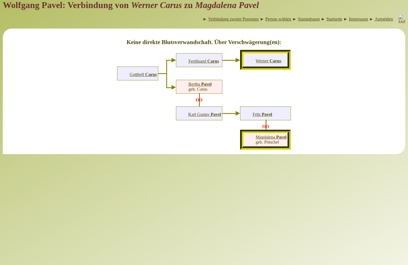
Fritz (262, 114)
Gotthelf (143, 74)
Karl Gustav (204, 114)
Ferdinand (203, 61)
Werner (268, 60)
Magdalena (271, 137)
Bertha (199, 84)
